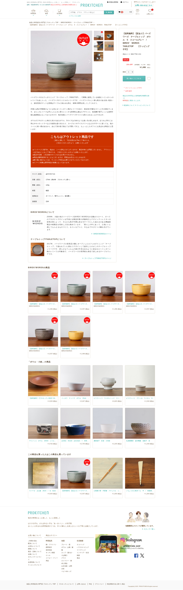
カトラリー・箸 (66, 561)
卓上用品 (64, 563)
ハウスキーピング (83, 547)
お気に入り (150, 12)
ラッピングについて (143, 105)
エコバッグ (80, 544)
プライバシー (99, 584)
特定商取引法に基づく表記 (116, 584)
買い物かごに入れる (134, 78)
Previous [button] (34, 61)
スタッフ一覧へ (149, 529)
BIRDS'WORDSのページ (102, 234)
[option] (61, 61)
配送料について (129, 105)
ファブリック (81, 550)
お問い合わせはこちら (143, 5)
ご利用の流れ (32, 541)
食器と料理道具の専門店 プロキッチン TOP (43, 22)
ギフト (138, 14)
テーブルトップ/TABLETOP (83, 22)
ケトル (48, 555)
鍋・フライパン (51, 544)
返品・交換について (34, 551)
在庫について (32, 554)
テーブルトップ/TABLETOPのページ (97, 258)
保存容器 (49, 550)
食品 (78, 558)
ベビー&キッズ (66, 571)
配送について (32, 543)
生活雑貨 (59, 13)
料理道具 (33, 13)
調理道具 (49, 547)
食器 (46, 13)
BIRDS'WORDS (66, 22)
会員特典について (34, 562)
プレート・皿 (65, 544)
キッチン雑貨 (50, 552)
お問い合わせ (81, 584)
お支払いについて (34, 546)
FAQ (90, 584)
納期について (32, 549)
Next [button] (88, 61)
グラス (63, 558)
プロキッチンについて (66, 584)
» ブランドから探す (75, 16)
